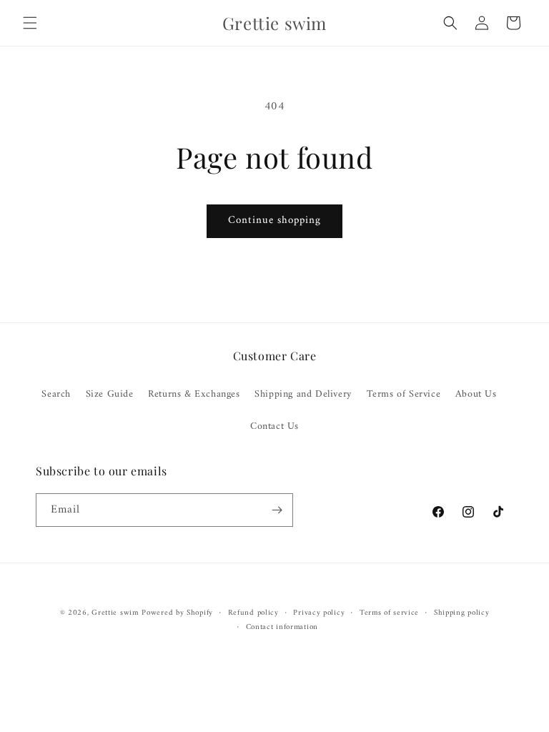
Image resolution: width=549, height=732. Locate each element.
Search (56, 394)
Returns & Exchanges (193, 394)
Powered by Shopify (177, 613)
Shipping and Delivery (303, 394)
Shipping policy (462, 613)
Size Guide (110, 394)
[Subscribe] (276, 510)
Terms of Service (404, 394)
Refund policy (253, 613)
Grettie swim (115, 613)
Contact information (282, 627)
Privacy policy (319, 613)
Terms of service (389, 613)
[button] (30, 23)
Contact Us (274, 426)
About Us (476, 394)
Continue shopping (274, 220)
